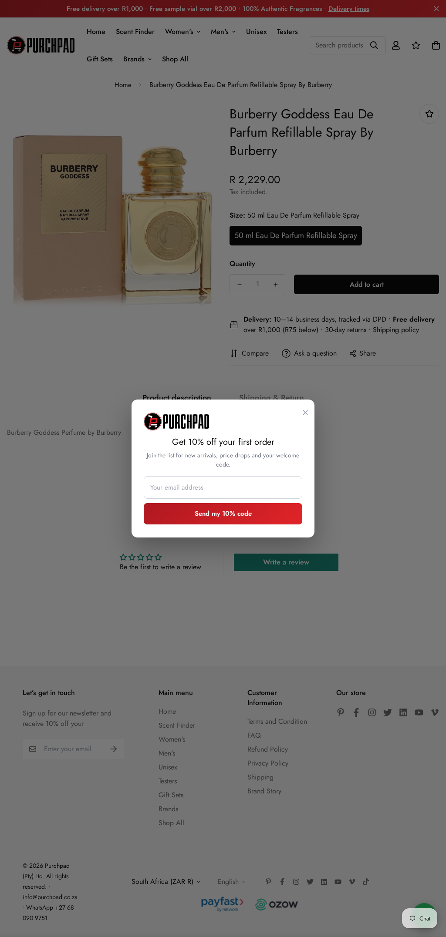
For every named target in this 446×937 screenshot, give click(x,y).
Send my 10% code (223, 513)
